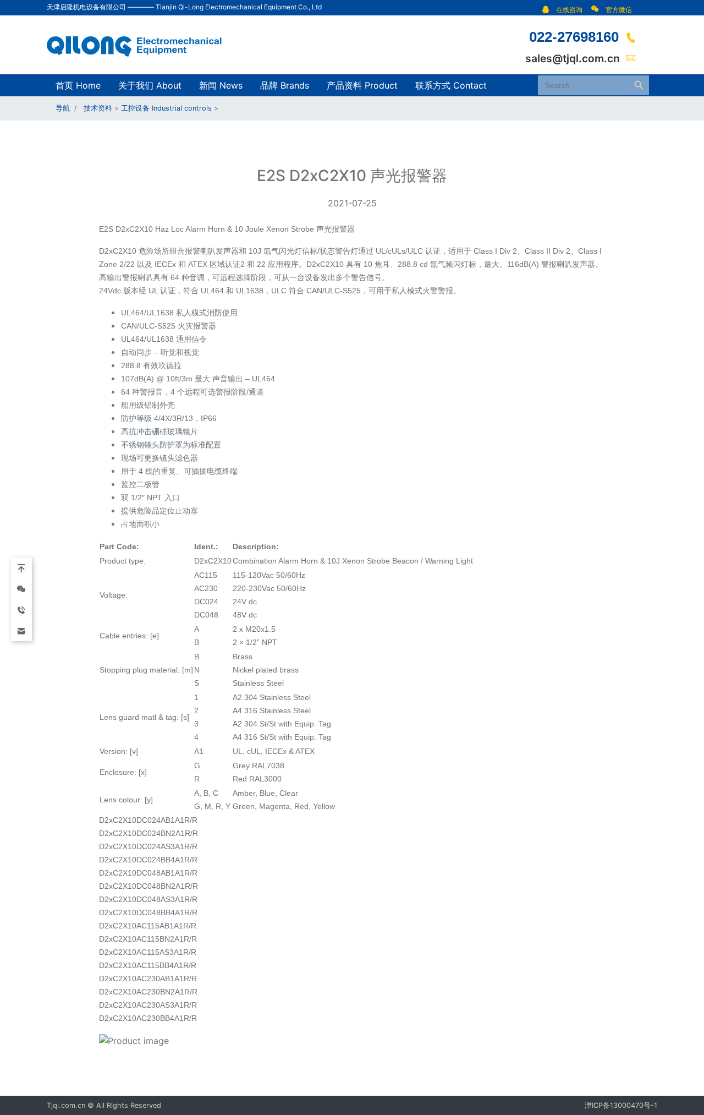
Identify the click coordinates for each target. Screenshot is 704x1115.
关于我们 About (150, 85)
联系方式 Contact (451, 85)
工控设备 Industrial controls (166, 108)
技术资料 (98, 108)
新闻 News (221, 85)
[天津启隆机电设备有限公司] (140, 44)
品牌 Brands (284, 85)
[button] (565, 10)
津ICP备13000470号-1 (621, 1105)
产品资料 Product (362, 85)
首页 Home (78, 85)
